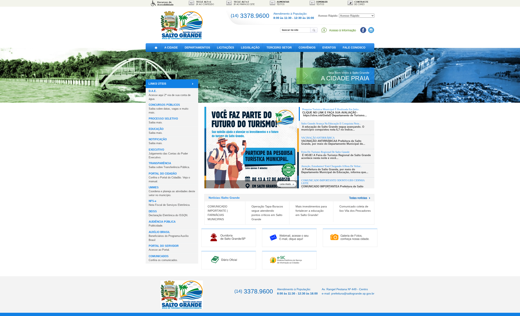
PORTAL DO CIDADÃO (169, 177)
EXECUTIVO (168, 153)
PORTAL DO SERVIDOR (164, 247)
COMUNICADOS (163, 258)
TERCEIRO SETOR (279, 47)
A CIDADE (171, 47)
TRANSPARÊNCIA (169, 165)
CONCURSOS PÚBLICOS (168, 108)
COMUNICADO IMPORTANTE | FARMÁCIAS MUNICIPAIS (218, 213)
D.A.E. (170, 95)
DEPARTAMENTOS (197, 47)
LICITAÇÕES (225, 47)
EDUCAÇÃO (156, 130)
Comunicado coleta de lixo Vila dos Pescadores (355, 208)
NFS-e (169, 203)
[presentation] (337, 112)
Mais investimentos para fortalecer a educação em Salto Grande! (311, 211)
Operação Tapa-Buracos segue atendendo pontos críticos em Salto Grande (267, 213)
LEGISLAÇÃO (250, 47)
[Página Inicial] (156, 47)
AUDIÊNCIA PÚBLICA (162, 223)
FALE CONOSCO (354, 47)
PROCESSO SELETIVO (163, 120)
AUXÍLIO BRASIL (168, 236)
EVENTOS (329, 47)
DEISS (168, 213)
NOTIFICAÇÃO (158, 141)
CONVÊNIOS (307, 47)
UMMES (172, 191)
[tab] (336, 114)
